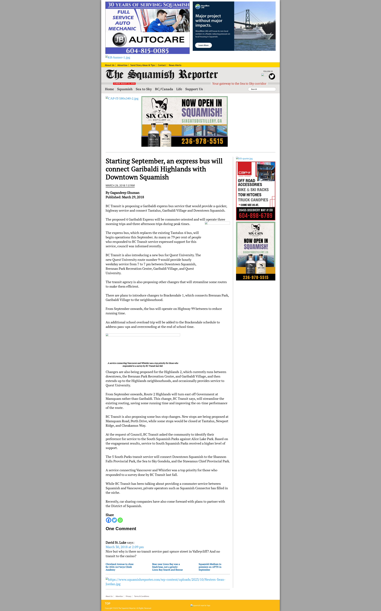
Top (107, 603)
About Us (109, 596)
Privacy (128, 596)
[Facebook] (108, 520)
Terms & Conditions (141, 596)
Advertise (119, 596)
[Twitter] (114, 520)
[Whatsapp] (120, 520)
